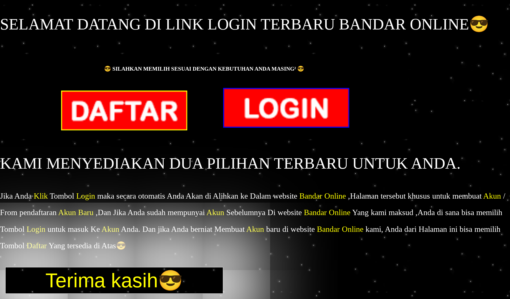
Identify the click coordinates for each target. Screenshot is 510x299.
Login (86, 195)
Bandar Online (323, 195)
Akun (493, 195)
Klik (42, 195)
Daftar (38, 245)
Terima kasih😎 (114, 280)
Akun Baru (77, 212)
